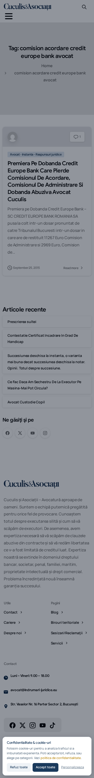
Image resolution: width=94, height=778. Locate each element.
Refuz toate (19, 767)
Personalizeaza (72, 767)
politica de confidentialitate (61, 758)
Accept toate (45, 767)
